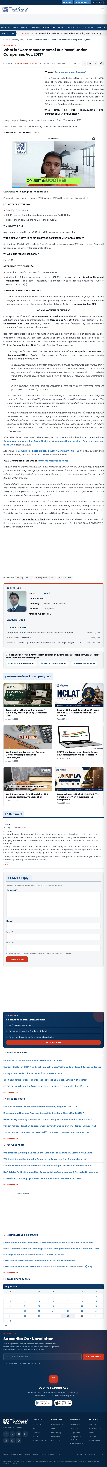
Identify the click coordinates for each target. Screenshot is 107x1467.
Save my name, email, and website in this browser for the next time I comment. (40, 953)
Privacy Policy (80, 1454)
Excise (60, 27)
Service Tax (35, 27)
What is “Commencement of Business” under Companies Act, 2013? (45, 52)
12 (50, 613)
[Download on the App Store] (63, 1403)
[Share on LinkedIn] (89, 63)
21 (68, 1311)
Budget (24, 27)
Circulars (74, 1428)
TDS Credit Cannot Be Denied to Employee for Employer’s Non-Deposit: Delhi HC (44, 1159)
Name (9, 921)
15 (82, 1306)
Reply (7, 864)
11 (25, 1306)
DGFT (98, 27)
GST (79, 27)
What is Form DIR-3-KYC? (19, 637)
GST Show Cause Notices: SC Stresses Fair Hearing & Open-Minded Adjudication (45, 1080)
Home (3, 27)
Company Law (49, 27)
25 (25, 1316)
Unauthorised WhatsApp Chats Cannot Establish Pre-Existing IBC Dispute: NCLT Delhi (47, 1152)
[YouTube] (18, 1434)
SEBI (53, 1428)
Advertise (93, 1432)
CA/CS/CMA (56, 1440)
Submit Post (83, 2)
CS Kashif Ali (66, 578)
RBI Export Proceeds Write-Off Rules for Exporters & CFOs (32, 1073)
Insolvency (55, 1436)
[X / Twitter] (12, 1434)
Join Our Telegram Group (55, 663)
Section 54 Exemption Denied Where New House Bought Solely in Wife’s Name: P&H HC (48, 1165)
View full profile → (16, 620)
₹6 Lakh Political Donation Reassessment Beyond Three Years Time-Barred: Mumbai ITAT (49, 1126)
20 (53, 1311)
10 (10, 1306)
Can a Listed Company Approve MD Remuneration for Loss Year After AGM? (42, 1178)
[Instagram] (6, 1440)
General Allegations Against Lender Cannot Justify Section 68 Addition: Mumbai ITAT (47, 1119)
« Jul (5, 1326)
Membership (94, 1440)
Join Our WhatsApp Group (23, 663)
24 (10, 1316)
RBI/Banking (56, 1432)
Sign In (97, 2)
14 (68, 1306)
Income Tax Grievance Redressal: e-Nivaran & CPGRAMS (32, 1060)
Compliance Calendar (75, 1438)
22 (82, 1311)
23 (96, 1311)
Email (9, 932)
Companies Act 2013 (46, 578)
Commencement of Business (70, 72)
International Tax (39, 1440)
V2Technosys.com (52, 1454)
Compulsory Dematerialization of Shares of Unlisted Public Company (40, 632)
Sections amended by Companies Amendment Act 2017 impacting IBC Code (44, 642)
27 (53, 1316)
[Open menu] (102, 9)
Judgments (75, 1432)
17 (10, 1311)
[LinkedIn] (25, 1434)
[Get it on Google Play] (44, 1403)
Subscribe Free (93, 1356)
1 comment (60, 63)
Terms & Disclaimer (96, 1454)
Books (68, 2)
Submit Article (95, 1428)
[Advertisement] (23, 96)
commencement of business (52, 460)
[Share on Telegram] (101, 63)
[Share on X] (84, 63)
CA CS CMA (88, 27)
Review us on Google (85, 663)
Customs (70, 27)
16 (96, 1306)
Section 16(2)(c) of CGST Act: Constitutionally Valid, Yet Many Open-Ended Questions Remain (52, 1067)
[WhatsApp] (12, 1440)
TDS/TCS (36, 1436)
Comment (11, 890)
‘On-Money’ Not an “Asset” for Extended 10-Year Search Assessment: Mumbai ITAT (46, 1132)
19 (39, 1311)
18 (25, 1311)
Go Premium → (53, 1042)
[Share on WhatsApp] (95, 63)
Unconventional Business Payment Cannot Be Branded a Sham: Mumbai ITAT (43, 1113)
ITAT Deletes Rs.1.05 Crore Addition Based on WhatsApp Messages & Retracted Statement (50, 1172)
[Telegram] (18, 1440)
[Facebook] (6, 1434)
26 (39, 1316)
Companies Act (24, 578)
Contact (92, 1436)
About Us (93, 1424)
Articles (28, 40)
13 (53, 1306)
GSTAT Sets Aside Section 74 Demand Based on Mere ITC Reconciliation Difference (46, 1086)
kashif (9, 63)
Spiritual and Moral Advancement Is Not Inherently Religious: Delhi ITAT (40, 1106)
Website (10, 943)
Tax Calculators (76, 1443)
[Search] (104, 27)
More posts (9, 1092)
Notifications (75, 1424)
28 (68, 1316)
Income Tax (13, 27)
